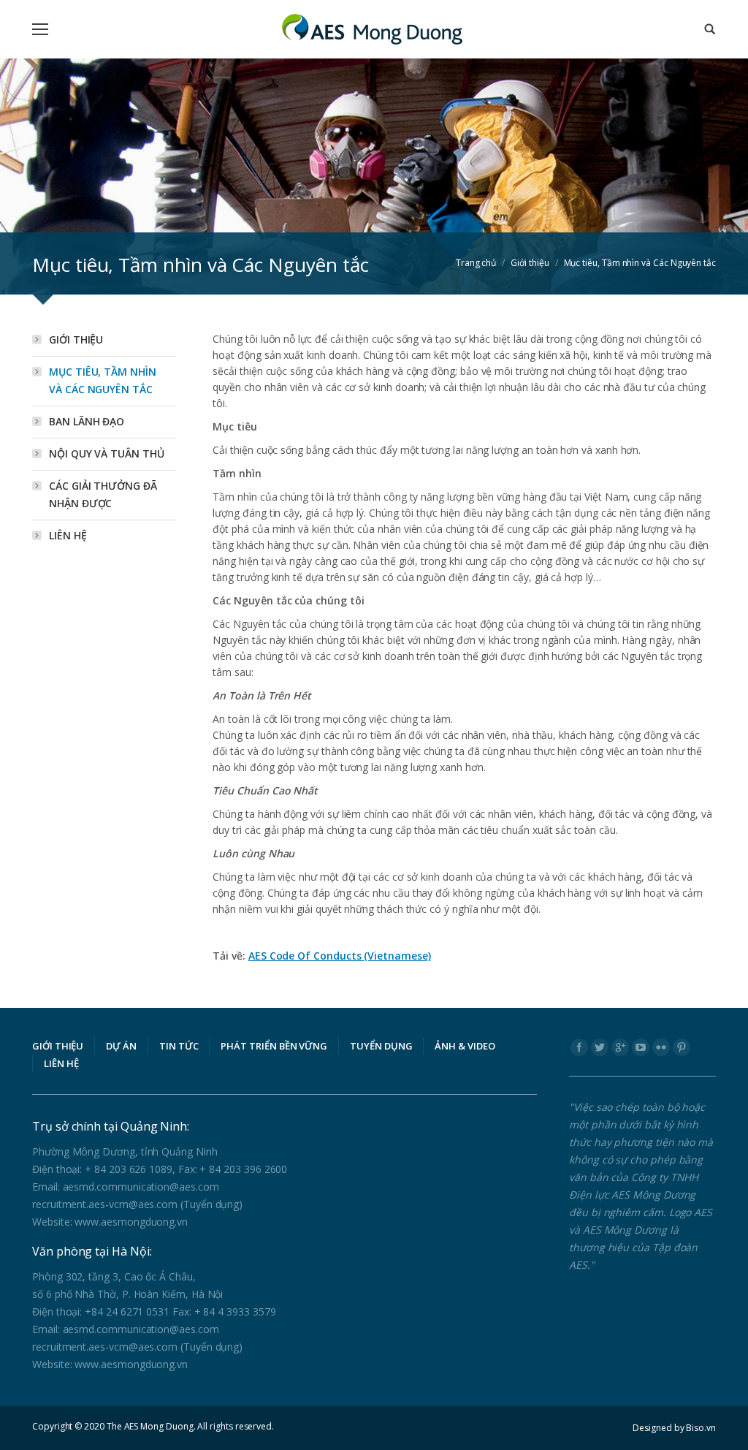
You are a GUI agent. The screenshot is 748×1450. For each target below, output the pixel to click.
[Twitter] (599, 1047)
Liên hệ (68, 535)
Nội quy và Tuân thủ (106, 453)
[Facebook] (579, 1047)
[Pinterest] (681, 1047)
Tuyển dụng (381, 1045)
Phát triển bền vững (274, 1045)
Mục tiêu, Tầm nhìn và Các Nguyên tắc (102, 380)
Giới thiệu (530, 263)
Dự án (121, 1045)
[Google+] (620, 1047)
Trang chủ (476, 263)
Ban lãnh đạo (86, 421)
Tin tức (179, 1045)
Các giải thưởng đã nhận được (103, 494)
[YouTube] (640, 1047)
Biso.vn (701, 1427)
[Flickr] (661, 1047)
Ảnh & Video (465, 1045)
